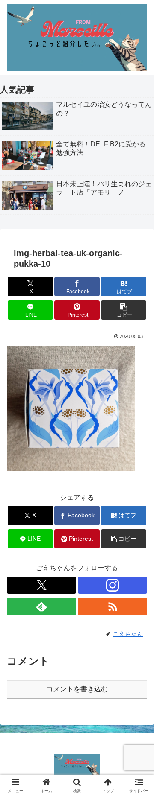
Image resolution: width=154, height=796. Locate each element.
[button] (124, 310)
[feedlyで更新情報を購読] (41, 606)
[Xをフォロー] (41, 585)
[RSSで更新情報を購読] (112, 606)
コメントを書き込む (77, 689)
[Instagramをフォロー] (112, 585)
